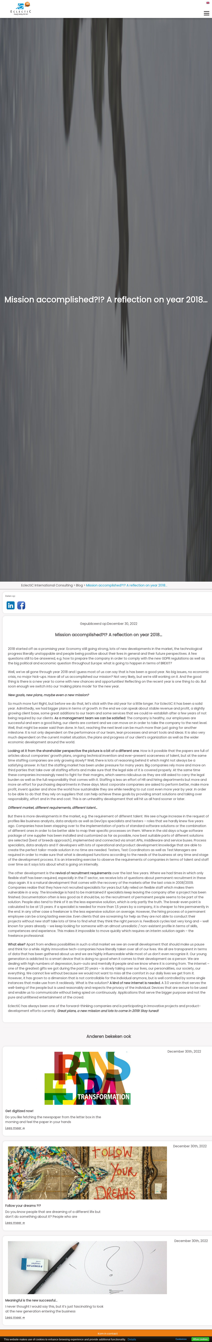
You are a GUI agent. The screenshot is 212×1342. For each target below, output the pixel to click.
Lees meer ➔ (15, 1128)
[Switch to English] (207, 3)
